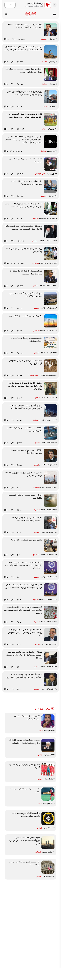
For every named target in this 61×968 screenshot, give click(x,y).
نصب (10, 4)
